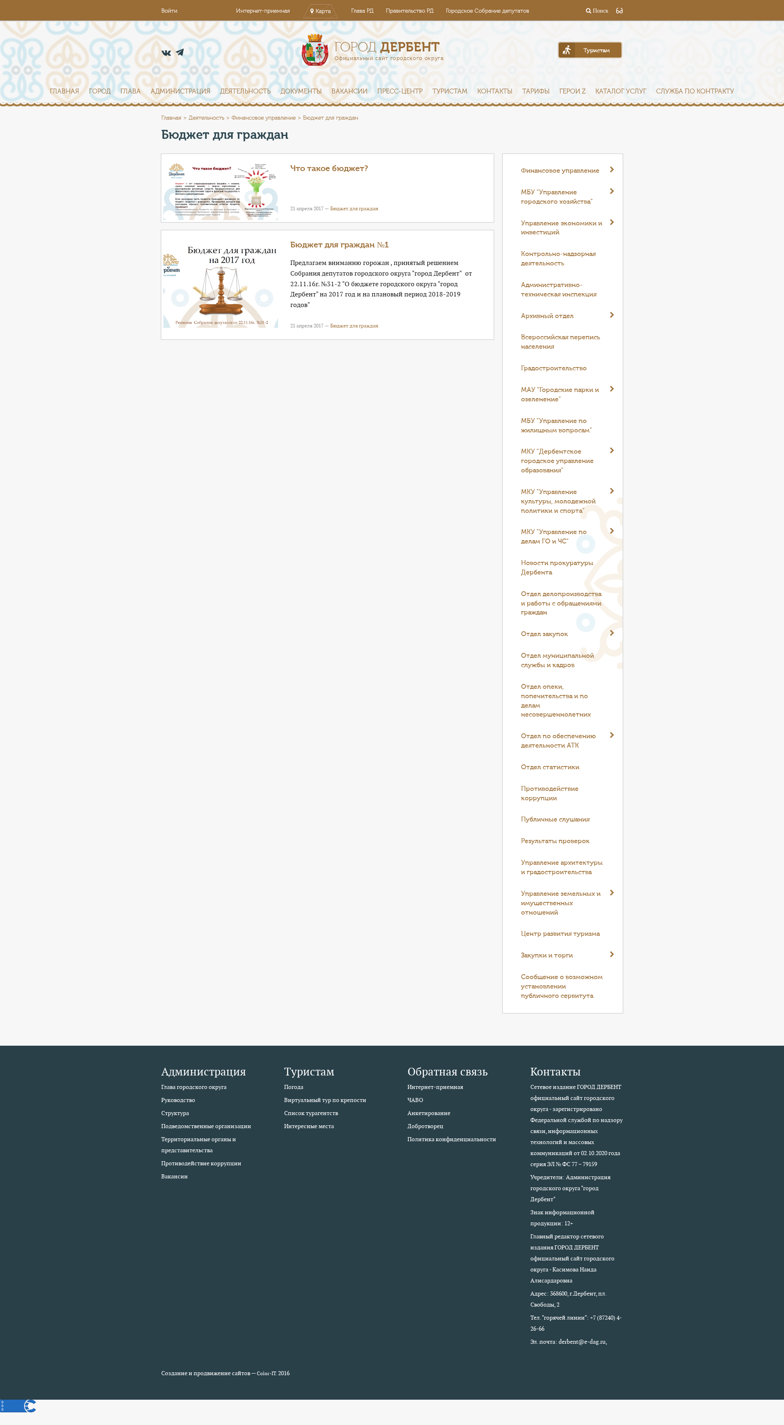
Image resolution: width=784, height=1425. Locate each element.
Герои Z (572, 91)
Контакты (494, 91)
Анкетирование (429, 1113)
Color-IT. (267, 1373)
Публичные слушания (555, 819)
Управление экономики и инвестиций (561, 228)
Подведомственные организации (206, 1126)
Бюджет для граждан (354, 208)
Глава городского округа (194, 1087)
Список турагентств (311, 1113)
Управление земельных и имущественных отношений (561, 903)
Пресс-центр (400, 91)
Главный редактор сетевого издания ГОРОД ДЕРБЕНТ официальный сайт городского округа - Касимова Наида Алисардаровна (572, 1258)
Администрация (180, 91)
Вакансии (350, 91)
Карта (323, 11)
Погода (293, 1087)
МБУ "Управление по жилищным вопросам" (556, 425)
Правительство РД (410, 11)
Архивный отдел (547, 316)
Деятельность (245, 91)
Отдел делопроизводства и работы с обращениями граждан (561, 603)
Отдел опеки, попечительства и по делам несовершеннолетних (556, 701)
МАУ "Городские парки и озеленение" (560, 394)
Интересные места (309, 1126)
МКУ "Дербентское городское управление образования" (557, 461)
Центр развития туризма (560, 933)
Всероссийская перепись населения (560, 342)
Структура (175, 1113)
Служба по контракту (695, 91)
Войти (169, 11)
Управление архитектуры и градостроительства (562, 867)
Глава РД (362, 11)
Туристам (450, 91)
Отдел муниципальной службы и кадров (557, 660)
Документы (301, 91)
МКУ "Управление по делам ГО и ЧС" (554, 536)
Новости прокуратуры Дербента (557, 567)
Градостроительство (554, 368)
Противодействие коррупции (550, 793)
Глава (130, 91)
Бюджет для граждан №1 (339, 244)
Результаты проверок (555, 841)
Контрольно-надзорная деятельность (558, 258)
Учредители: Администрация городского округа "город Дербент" (570, 1188)
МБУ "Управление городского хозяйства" (557, 197)
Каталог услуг (620, 91)
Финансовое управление (264, 118)
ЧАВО (415, 1100)
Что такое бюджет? (329, 168)
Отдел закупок (544, 634)
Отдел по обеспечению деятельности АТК (558, 741)
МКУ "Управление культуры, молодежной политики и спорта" (558, 501)
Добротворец (425, 1126)
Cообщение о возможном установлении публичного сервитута (562, 986)
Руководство (178, 1100)
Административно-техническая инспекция (559, 289)
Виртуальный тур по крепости (325, 1100)
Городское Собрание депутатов (487, 11)
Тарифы (536, 91)
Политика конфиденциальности (452, 1139)
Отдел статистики (550, 767)
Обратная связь (448, 1071)
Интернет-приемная (263, 11)
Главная (64, 91)
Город (100, 91)
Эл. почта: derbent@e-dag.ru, (568, 1341)
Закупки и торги (547, 955)
